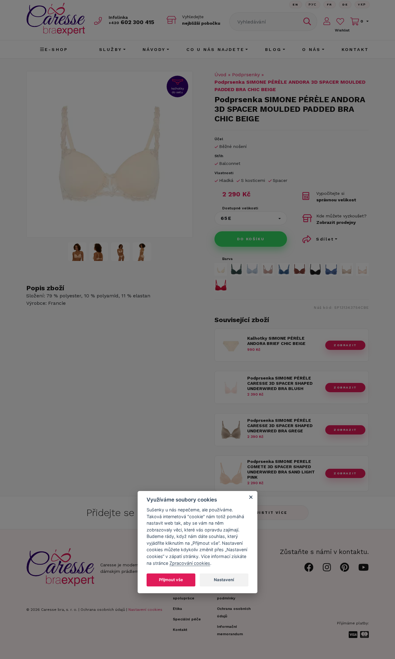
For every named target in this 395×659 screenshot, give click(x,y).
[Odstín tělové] (268, 269)
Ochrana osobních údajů (103, 609)
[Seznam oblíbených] (340, 21)
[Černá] (315, 269)
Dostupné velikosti (240, 208)
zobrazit (345, 345)
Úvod (220, 75)
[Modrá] (252, 269)
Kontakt (355, 49)
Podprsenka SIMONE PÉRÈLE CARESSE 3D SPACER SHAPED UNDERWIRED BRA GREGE (280, 425)
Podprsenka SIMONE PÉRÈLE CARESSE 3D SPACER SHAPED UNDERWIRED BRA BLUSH (280, 383)
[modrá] (331, 269)
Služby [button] (110, 49)
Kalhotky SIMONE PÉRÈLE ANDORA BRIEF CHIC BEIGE (276, 341)
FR (329, 4)
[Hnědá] (299, 269)
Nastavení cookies (145, 609)
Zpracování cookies (189, 562)
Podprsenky (246, 75)
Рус (313, 4)
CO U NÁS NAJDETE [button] (215, 49)
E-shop (56, 49)
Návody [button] (154, 49)
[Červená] (221, 285)
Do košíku (251, 239)
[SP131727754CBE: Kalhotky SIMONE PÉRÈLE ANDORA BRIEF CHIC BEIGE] (231, 356)
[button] (250, 218)
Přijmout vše (171, 579)
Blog (273, 49)
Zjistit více (270, 512)
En (296, 4)
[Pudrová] (362, 269)
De (345, 4)
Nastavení (224, 579)
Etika (177, 609)
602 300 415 (131, 22)
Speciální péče (187, 619)
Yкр (362, 4)
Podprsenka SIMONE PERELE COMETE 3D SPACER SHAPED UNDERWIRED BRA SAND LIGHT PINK (281, 469)
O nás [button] (311, 49)
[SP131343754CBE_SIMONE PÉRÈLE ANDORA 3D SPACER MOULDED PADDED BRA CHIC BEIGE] (109, 154)
